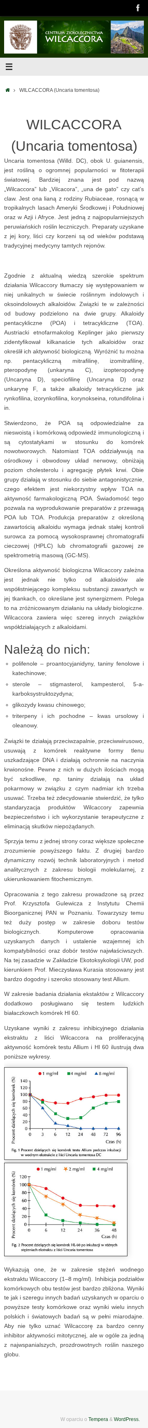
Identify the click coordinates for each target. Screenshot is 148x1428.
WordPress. (127, 1419)
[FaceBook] (138, 8)
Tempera (98, 1419)
